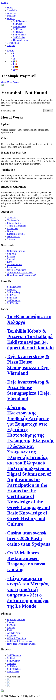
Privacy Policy (14, 223)
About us (11, 13)
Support (11, 45)
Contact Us (12, 228)
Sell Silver (18, 32)
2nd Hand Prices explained (20, 272)
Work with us (13, 236)
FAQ (9, 261)
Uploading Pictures (16, 251)
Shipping (11, 253)
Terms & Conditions (16, 225)
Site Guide (12, 10)
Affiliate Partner (14, 264)
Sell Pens (17, 29)
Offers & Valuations (16, 270)
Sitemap (11, 239)
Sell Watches (19, 37)
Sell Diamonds (20, 21)
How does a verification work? (21, 275)
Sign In (10, 50)
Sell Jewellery (19, 26)
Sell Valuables (19, 34)
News (10, 231)
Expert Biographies (16, 234)
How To (11, 18)
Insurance (11, 267)
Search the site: (8, 110)
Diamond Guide (20, 40)
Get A (10, 82)
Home (10, 7)
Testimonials (13, 42)
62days (4, 2)
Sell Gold (17, 24)
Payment (11, 256)
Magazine (11, 15)
